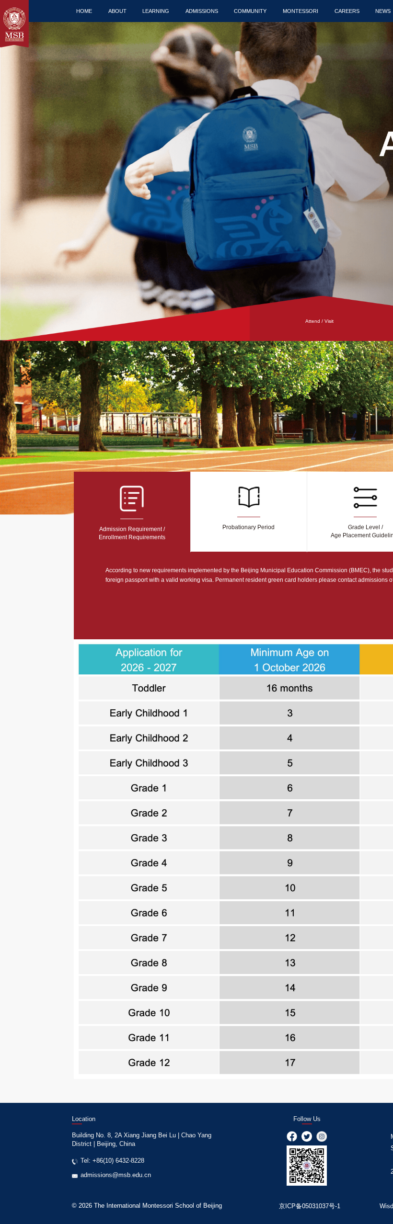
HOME (84, 11)
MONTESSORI (300, 11)
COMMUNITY (250, 11)
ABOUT (117, 11)
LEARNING (155, 11)
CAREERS (347, 11)
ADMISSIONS (201, 11)
